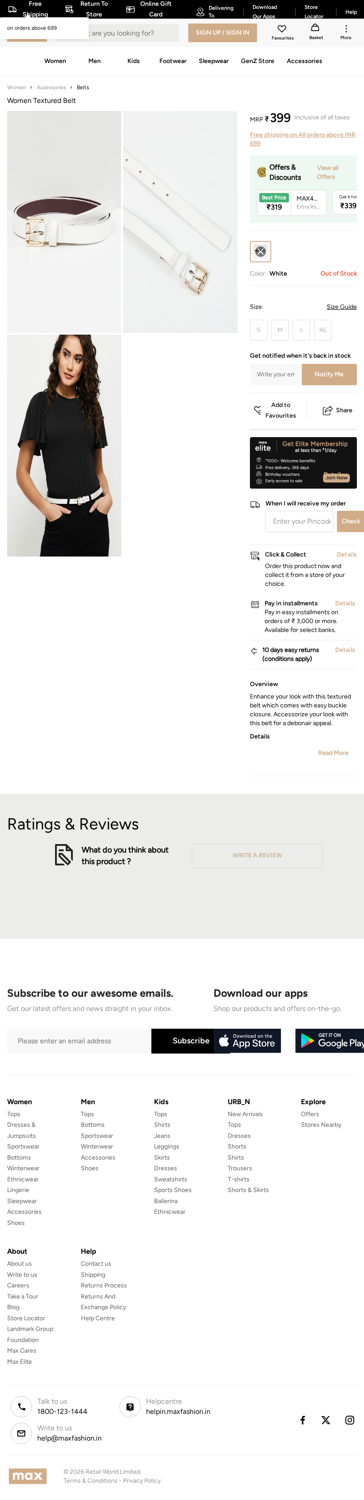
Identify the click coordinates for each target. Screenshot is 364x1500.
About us (19, 1263)
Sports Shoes (173, 1190)
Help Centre (98, 1318)
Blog (13, 1307)
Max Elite (19, 1362)
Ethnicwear (23, 1179)
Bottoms (19, 1157)
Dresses (165, 1168)
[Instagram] (350, 1420)
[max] (30, 1476)
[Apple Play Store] (247, 1041)
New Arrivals (245, 1114)
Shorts (237, 1146)
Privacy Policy (142, 1480)
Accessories (51, 87)
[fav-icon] (282, 30)
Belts (83, 87)
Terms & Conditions (90, 1480)
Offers (310, 1114)
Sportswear (23, 1146)
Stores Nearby (321, 1125)
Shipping (93, 1275)
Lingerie (18, 1190)
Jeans (162, 1136)
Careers (18, 1285)
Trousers (240, 1168)
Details (334, 474)
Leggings (166, 1146)
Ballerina (166, 1201)
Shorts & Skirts (248, 1190)
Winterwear (23, 1168)
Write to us (22, 1275)
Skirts (162, 1157)
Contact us (96, 1263)
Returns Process (104, 1285)
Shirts (162, 1125)
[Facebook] (302, 1420)
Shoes (16, 1223)
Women (16, 87)
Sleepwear (22, 1201)
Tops (13, 1114)
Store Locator (26, 1318)
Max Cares (21, 1350)
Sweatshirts (170, 1179)
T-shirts (238, 1179)
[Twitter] (326, 1420)
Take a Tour (22, 1296)
